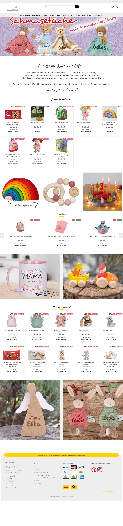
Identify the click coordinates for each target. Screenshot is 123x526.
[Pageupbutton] (118, 523)
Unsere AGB (39, 467)
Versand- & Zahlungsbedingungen (45, 475)
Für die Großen (75, 15)
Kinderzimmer (36, 15)
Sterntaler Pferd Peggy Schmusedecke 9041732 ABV (61, 236)
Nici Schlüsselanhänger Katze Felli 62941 (86, 363)
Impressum (39, 470)
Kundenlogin (114, 1)
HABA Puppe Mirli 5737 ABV (37, 155)
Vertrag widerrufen (109, 491)
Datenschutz (39, 480)
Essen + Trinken (86, 15)
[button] (117, 6)
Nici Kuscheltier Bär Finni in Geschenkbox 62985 (110, 331)
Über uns (38, 483)
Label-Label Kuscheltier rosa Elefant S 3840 (61, 331)
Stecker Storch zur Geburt (37, 122)
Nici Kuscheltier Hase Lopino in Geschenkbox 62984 (86, 331)
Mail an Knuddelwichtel (42, 472)
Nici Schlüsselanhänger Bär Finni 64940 (61, 363)
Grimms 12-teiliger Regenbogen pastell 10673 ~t (109, 123)
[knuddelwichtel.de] (12, 8)
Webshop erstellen (55, 496)
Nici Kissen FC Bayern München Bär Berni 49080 (13, 123)
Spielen (45, 15)
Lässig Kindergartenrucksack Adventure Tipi (20, 236)
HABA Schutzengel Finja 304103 (85, 122)
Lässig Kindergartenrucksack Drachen (37, 331)
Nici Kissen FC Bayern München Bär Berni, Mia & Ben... (12, 363)
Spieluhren (66, 15)
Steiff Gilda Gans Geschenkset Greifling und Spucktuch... (111, 363)
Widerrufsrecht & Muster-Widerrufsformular (47, 478)
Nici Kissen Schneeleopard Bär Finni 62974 (37, 363)
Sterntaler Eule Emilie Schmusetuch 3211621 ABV (102, 236)
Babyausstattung (25, 15)
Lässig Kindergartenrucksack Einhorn (12, 331)
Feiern (58, 15)
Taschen (52, 15)
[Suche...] (77, 6)
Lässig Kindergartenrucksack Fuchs (61, 123)
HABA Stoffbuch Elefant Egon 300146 (61, 155)
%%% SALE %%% (98, 15)
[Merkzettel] (112, 6)
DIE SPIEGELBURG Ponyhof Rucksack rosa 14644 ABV (13, 155)
